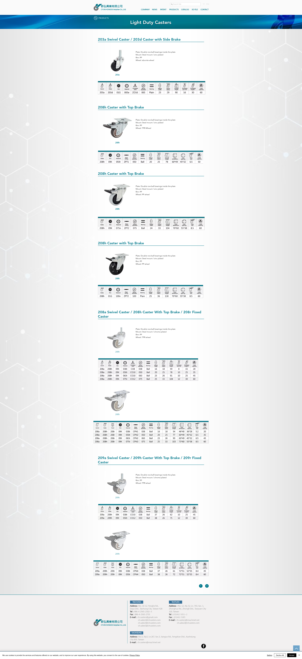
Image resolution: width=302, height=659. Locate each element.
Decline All (280, 655)
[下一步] (132, 63)
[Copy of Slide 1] (118, 75)
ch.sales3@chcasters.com (149, 623)
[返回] (102, 63)
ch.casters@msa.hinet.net (187, 620)
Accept (291, 655)
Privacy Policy (135, 655)
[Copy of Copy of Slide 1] (120, 414)
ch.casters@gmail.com (148, 617)
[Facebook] (203, 646)
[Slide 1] (117, 144)
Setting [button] (269, 655)
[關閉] (299, 655)
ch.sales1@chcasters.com (149, 620)
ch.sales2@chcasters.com (188, 623)
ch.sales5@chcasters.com (149, 626)
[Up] (296, 648)
